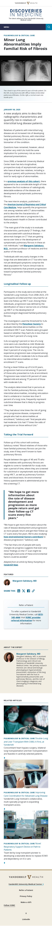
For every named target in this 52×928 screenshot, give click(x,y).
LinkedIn (26, 919)
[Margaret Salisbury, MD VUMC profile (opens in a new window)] (7, 582)
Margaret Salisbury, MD (25, 580)
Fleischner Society (31, 324)
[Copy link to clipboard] (33, 590)
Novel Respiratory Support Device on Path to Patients (22, 846)
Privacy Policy (26, 896)
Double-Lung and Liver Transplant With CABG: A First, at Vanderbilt (26, 741)
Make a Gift (26, 902)
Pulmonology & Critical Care (19, 35)
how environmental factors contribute (23, 536)
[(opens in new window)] (26, 3)
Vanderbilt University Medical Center (25, 884)
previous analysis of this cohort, (24, 181)
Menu (6, 27)
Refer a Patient (26, 890)
